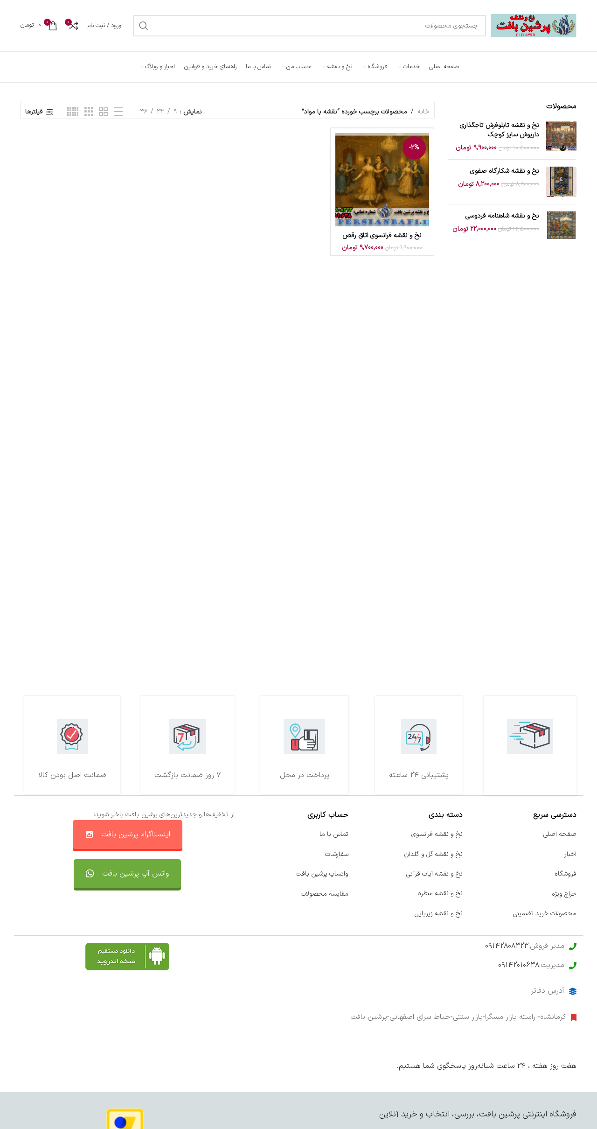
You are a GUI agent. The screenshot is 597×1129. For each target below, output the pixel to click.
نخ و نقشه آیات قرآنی (434, 874)
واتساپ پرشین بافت (322, 874)
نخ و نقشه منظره (440, 893)
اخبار (570, 854)
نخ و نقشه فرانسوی (437, 834)
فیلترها (34, 112)
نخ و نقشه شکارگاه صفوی (504, 171)
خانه (423, 112)
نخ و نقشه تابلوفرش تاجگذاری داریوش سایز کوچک (499, 130)
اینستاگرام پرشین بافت (135, 834)
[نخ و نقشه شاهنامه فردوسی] (561, 226)
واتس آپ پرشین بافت (135, 873)
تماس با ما (333, 834)
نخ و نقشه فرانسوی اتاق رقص (382, 235)
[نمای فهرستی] (118, 112)
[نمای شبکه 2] (103, 112)
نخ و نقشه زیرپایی (439, 914)
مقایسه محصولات (324, 893)
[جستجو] (143, 25)
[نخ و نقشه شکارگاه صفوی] (561, 182)
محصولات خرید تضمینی (544, 914)
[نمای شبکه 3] (88, 112)
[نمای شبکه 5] (72, 112)
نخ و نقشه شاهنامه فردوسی (502, 216)
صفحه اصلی (559, 834)
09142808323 (506, 946)
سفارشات (336, 854)
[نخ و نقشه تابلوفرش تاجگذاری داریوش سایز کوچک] (561, 136)
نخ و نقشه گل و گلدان (433, 854)
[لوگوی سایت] (533, 25)
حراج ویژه (564, 893)
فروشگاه (565, 874)
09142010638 (518, 965)
